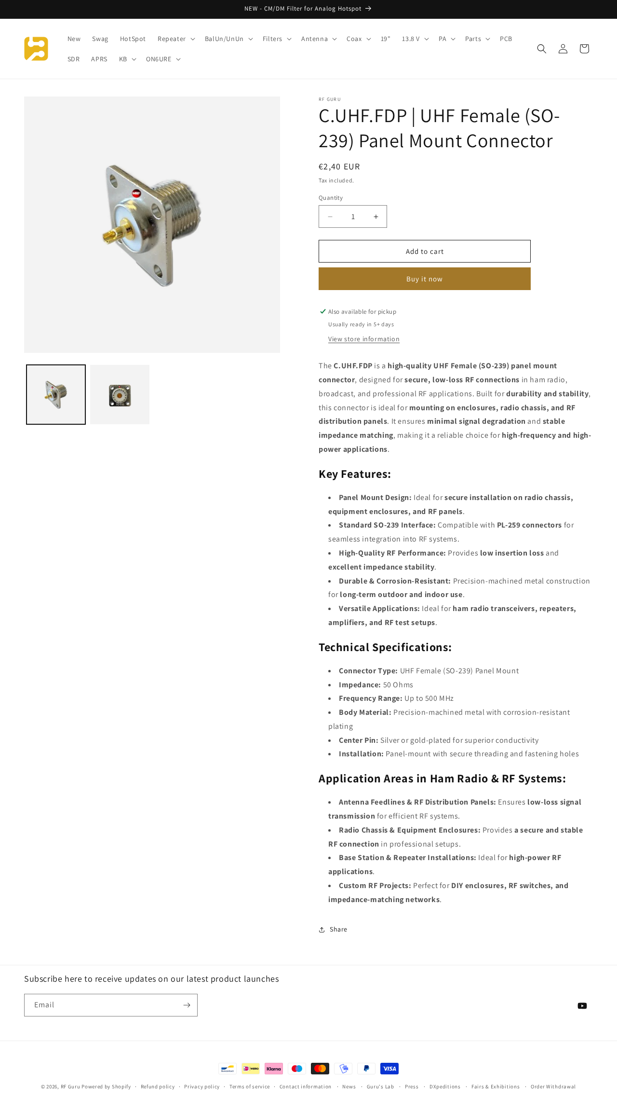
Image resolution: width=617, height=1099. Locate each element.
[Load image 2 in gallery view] (119, 394)
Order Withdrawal (553, 1086)
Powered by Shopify (106, 1086)
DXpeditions (445, 1086)
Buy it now (424, 278)
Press (412, 1086)
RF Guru (70, 1086)
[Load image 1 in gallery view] (56, 394)
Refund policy (158, 1086)
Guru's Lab (380, 1086)
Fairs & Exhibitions (495, 1086)
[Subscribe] (186, 1005)
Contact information (306, 1086)
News (349, 1086)
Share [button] (339, 929)
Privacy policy (202, 1086)
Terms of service (249, 1086)
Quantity (331, 198)
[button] (175, 38)
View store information (364, 338)
